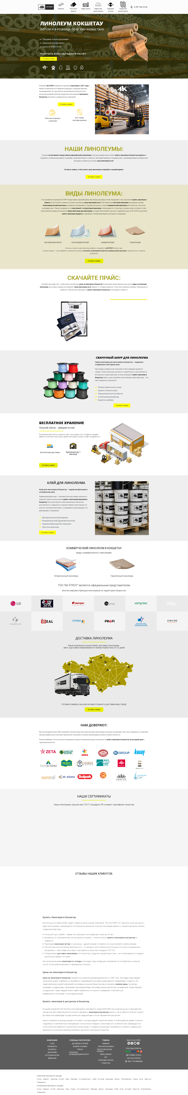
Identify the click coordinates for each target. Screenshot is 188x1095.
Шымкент (46, 1079)
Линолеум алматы (106, 1046)
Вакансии (52, 1058)
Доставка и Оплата (80, 1043)
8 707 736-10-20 (140, 7)
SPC (105, 1057)
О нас (52, 1043)
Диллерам (52, 1052)
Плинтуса (106, 1063)
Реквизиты (52, 1046)
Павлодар (73, 1079)
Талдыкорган (41, 1082)
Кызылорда (109, 1079)
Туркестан (147, 1079)
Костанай (101, 1079)
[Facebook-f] (132, 1043)
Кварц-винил (85, 9)
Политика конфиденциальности (79, 1053)
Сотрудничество (52, 1055)
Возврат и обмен (80, 1046)
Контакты (52, 1049)
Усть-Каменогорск (84, 1079)
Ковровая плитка (105, 1060)
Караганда (54, 1079)
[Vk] (128, 1043)
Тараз (67, 1079)
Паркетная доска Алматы (104, 1050)
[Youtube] (135, 1043)
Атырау (135, 1079)
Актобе (61, 1079)
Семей (94, 1079)
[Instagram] (138, 1043)
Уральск (117, 1079)
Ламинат (61, 9)
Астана (39, 1079)
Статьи (80, 1049)
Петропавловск (126, 1079)
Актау (141, 1079)
